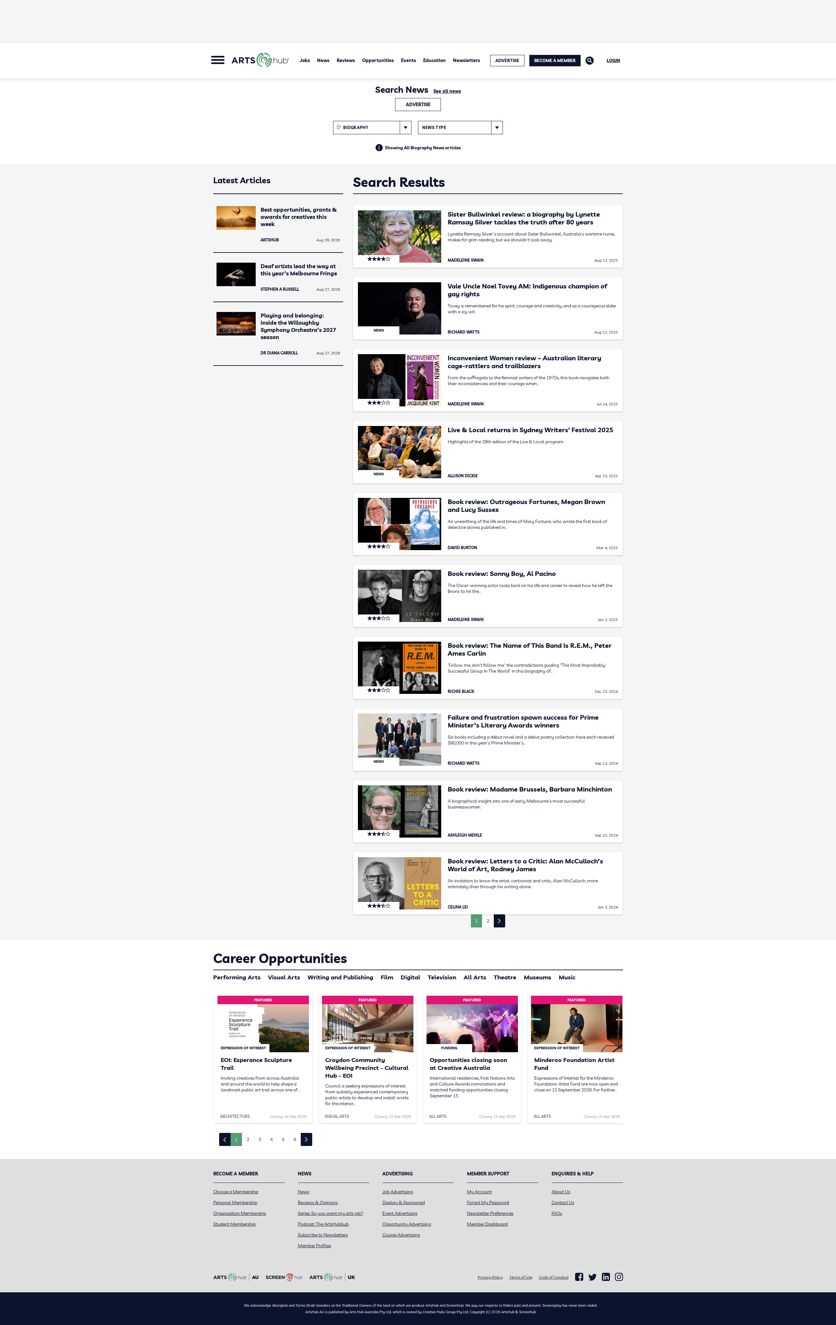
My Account (479, 1192)
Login (613, 60)
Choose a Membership (235, 1192)
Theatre (505, 977)
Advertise (418, 104)
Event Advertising (399, 1213)
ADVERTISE (507, 60)
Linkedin (606, 1277)
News (323, 60)
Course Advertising (401, 1235)
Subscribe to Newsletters (323, 1235)
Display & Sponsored (403, 1202)
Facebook (579, 1277)
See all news (447, 91)
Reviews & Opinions (318, 1202)
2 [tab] (248, 1139)
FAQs (557, 1213)
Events (408, 60)
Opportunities (378, 60)
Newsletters (466, 60)
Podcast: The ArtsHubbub (323, 1224)
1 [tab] (236, 1139)
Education (434, 60)
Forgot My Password (488, 1202)
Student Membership (234, 1224)
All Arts (475, 977)
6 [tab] (295, 1139)
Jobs (305, 60)
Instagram (619, 1277)
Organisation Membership (239, 1213)
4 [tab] (271, 1139)
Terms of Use (520, 1277)
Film (387, 977)
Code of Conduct (554, 1277)
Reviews (346, 60)
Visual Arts (284, 977)
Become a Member (555, 60)
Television (442, 977)
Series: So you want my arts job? (330, 1213)
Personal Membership (235, 1202)
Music (567, 977)
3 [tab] (259, 1139)
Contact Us (563, 1202)
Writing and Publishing (340, 977)
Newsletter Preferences (490, 1213)
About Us (561, 1192)
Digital (410, 977)
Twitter (592, 1277)
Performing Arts (237, 977)
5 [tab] (283, 1139)
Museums (537, 977)
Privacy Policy (490, 1277)
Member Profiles (314, 1246)
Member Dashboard (487, 1224)
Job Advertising (397, 1192)
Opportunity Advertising (406, 1224)
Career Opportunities (280, 958)
